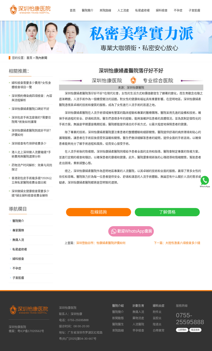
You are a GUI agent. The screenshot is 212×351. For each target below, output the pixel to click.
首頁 (73, 10)
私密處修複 (142, 10)
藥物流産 (138, 318)
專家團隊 (18, 230)
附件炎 (157, 311)
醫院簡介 (87, 10)
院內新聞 (41, 57)
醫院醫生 (118, 324)
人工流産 (123, 10)
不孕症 (178, 10)
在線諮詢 (98, 212)
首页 (29, 57)
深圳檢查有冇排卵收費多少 (29, 143)
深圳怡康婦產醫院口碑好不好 (30, 108)
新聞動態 (118, 318)
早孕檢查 (138, 330)
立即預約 (182, 330)
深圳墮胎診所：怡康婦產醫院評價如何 (100, 243)
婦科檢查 (161, 10)
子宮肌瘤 (194, 10)
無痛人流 (18, 239)
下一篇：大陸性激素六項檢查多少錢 (177, 243)
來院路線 (105, 10)
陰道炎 (157, 324)
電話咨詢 (195, 330)
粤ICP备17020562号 (30, 331)
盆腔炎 (157, 318)
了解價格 (167, 212)
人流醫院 (138, 324)
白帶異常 (158, 330)
